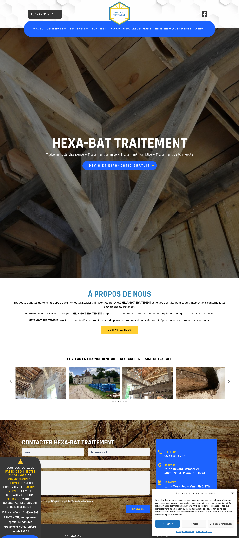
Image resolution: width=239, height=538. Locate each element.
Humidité (98, 29)
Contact (200, 29)
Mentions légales (204, 532)
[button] (232, 493)
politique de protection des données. (70, 501)
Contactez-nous (119, 330)
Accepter (168, 523)
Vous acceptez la (59, 501)
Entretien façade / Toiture (173, 29)
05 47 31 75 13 (45, 14)
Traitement (77, 29)
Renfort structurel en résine (131, 29)
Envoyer (138, 508)
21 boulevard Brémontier (181, 469)
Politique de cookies (185, 532)
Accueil (38, 29)
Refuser (194, 523)
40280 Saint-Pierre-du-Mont (184, 473)
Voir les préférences (221, 523)
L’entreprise (55, 29)
